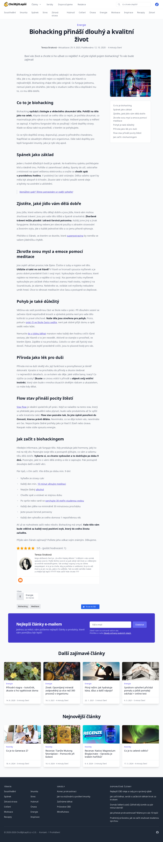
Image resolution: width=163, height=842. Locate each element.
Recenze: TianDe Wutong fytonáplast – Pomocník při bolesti (59, 753)
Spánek (7, 796)
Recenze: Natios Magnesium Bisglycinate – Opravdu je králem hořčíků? (100, 753)
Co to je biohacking (122, 105)
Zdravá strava (10, 801)
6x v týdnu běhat (37, 333)
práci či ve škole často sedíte (41, 322)
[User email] (20, 580)
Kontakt (43, 832)
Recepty (8, 817)
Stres (33, 796)
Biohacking (23, 606)
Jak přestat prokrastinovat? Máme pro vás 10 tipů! (134, 812)
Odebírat (139, 624)
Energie (81, 25)
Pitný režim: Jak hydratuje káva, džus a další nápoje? (99, 689)
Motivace (8, 811)
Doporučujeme (65, 4)
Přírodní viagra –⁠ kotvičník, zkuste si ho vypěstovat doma (22, 689)
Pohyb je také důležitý (123, 124)
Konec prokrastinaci (66, 791)
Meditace (35, 606)
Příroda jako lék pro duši (125, 129)
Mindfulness (63, 811)
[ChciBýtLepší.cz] (15, 4)
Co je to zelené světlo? (136, 750)
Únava (34, 806)
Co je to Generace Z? (17, 750)
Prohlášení (55, 832)
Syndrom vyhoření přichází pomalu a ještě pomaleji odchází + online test (138, 690)
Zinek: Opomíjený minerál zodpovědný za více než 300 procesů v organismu (60, 690)
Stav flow (21, 406)
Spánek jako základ (122, 109)
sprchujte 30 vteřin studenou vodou (64, 500)
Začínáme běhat (64, 801)
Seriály (50, 4)
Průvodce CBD (64, 806)
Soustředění (10, 791)
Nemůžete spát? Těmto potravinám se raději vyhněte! (46, 191)
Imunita (34, 791)
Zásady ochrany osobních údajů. (117, 633)
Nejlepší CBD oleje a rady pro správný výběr (131, 791)
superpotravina (75, 235)
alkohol (40, 489)
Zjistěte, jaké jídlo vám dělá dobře (129, 113)
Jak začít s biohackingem (125, 137)
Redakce (82, 4)
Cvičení (7, 806)
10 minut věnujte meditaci (52, 483)
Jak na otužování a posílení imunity (73, 796)
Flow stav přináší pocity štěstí (127, 133)
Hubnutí (34, 801)
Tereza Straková (49, 47)
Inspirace (35, 817)
